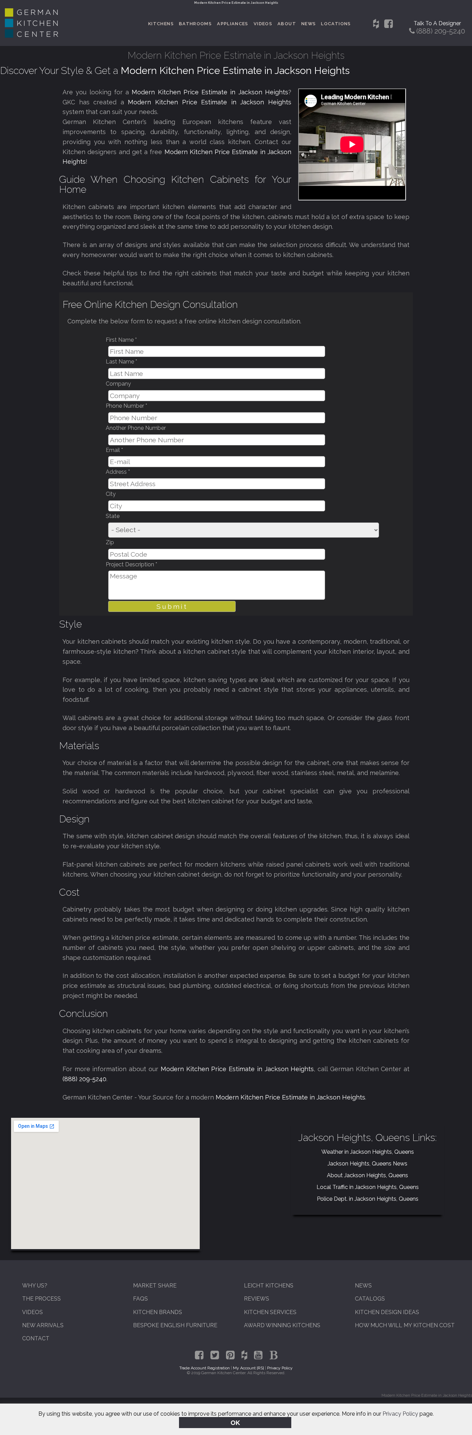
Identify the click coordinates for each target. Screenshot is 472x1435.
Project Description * (131, 564)
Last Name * (121, 361)
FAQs (140, 1298)
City (111, 494)
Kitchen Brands (157, 1312)
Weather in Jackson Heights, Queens (367, 1152)
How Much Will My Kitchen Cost (405, 1325)
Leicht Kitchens (268, 1285)
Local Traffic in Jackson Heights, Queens (368, 1187)
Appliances (232, 23)
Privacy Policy (400, 1413)
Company (118, 383)
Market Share (155, 1285)
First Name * (121, 340)
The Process (41, 1298)
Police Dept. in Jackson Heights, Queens (367, 1199)
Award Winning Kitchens (282, 1325)
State (113, 516)
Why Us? (34, 1285)
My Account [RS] (248, 1368)
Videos (263, 23)
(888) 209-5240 (84, 1079)
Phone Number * (126, 406)
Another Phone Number (136, 428)
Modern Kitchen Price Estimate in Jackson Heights (210, 92)
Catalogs (370, 1298)
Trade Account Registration (204, 1368)
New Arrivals (43, 1325)
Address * (118, 472)
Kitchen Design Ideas (387, 1312)
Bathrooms (195, 23)
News (308, 23)
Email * (114, 450)
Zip (110, 542)
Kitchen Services (270, 1312)
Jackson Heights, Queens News (367, 1163)
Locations (336, 23)
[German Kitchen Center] (31, 35)
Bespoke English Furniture (175, 1325)
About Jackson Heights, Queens (367, 1175)
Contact (35, 1338)
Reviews (256, 1298)
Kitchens (161, 23)
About (286, 23)
